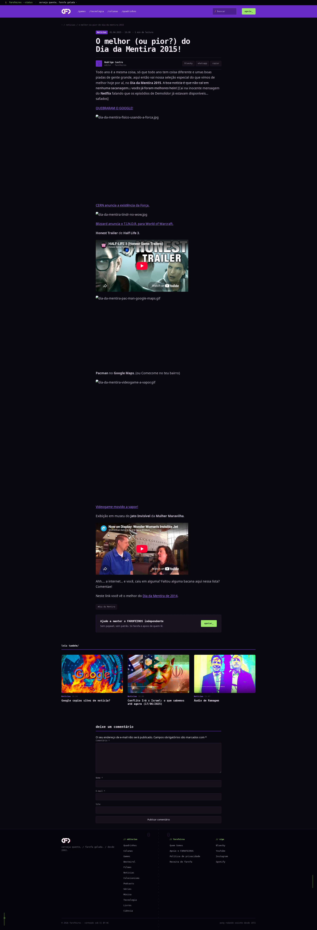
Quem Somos (176, 845)
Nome (99, 778)
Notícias (101, 32)
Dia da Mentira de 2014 (160, 596)
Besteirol (129, 862)
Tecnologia (130, 900)
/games (82, 11)
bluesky (188, 63)
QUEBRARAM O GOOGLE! (114, 108)
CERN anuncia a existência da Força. (122, 205)
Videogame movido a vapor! (117, 507)
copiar (215, 63)
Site (98, 804)
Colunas (128, 851)
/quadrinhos (129, 11)
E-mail (100, 791)
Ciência (128, 911)
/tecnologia (96, 11)
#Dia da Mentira (106, 607)
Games (126, 856)
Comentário (103, 740)
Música (127, 894)
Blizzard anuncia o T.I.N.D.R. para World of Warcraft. (134, 224)
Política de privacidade (185, 856)
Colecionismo (131, 878)
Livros (127, 905)
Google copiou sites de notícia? (85, 700)
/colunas (112, 11)
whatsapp (202, 63)
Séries (127, 889)
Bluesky (220, 845)
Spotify (220, 862)
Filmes (127, 867)
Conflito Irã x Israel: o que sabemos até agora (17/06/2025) (156, 702)
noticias (70, 25)
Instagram (222, 856)
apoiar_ (208, 623)
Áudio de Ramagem (206, 700)
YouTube (220, 851)
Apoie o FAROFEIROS (182, 851)
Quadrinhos (130, 845)
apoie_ (249, 11)
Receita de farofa (181, 862)
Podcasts (128, 883)
